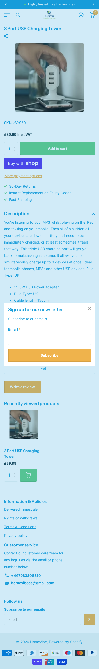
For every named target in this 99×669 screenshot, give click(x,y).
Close (89, 308)
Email (14, 329)
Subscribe (49, 355)
